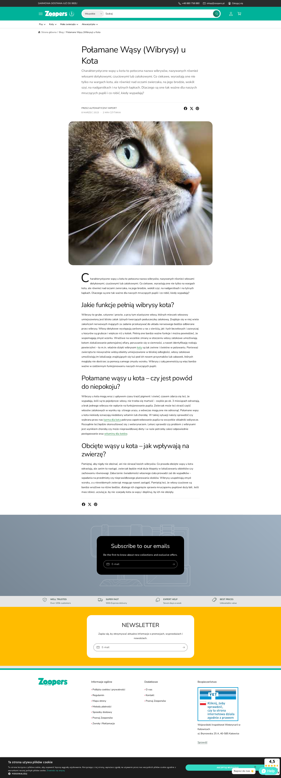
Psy (41, 24)
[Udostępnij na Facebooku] (185, 108)
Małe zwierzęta (67, 24)
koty (139, 347)
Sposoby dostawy (102, 712)
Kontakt (150, 695)
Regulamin (98, 695)
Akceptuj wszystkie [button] (228, 767)
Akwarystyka (88, 24)
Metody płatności (102, 706)
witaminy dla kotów (115, 434)
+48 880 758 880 (191, 3)
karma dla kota (112, 420)
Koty (51, 24)
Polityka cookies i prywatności (109, 689)
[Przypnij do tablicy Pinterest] (197, 108)
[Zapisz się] (173, 564)
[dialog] (140, 767)
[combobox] (163, 13)
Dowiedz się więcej (56, 770)
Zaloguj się (237, 3)
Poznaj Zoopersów (103, 717)
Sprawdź (202, 742)
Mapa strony (99, 700)
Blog (61, 32)
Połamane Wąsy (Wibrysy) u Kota (83, 32)
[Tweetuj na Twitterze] (191, 108)
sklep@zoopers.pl (215, 3)
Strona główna (48, 32)
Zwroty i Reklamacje (104, 723)
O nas (149, 689)
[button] (40, 13)
